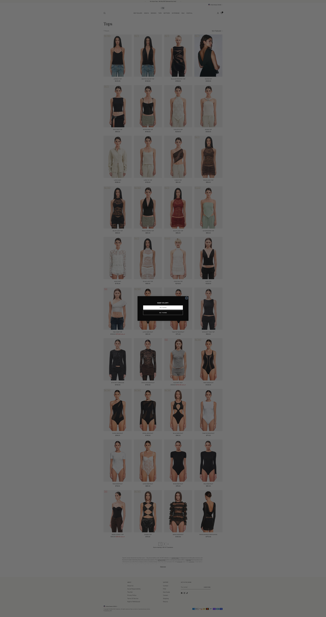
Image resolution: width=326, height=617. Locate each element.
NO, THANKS (163, 312)
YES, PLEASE (163, 307)
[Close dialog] (186, 298)
